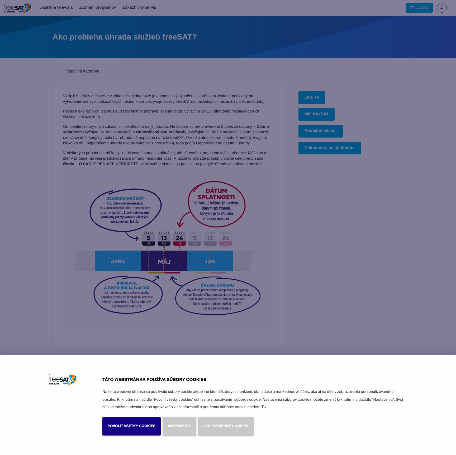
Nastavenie (179, 426)
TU (264, 407)
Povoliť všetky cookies (131, 426)
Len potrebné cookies (225, 426)
